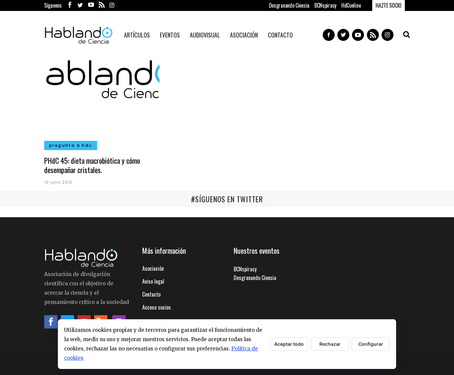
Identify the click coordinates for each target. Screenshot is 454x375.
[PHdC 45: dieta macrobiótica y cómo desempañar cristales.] (102, 101)
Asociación (153, 268)
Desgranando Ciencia (289, 5)
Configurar (370, 344)
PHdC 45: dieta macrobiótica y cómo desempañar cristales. (92, 165)
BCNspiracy (325, 5)
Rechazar (330, 344)
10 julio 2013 (58, 182)
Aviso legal (153, 281)
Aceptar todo (289, 344)
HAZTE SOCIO (388, 5)
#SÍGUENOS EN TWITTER (227, 199)
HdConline (351, 5)
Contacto (151, 294)
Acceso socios (156, 307)
